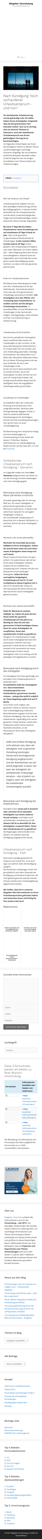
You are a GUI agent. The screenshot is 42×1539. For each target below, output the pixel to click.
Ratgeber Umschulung (21, 3)
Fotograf (10, 1492)
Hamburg (11, 1515)
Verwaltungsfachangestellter (19, 1495)
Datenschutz (9, 1389)
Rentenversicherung (13, 1430)
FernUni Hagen (13, 1463)
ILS (8, 1457)
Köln (8, 1520)
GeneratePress (21, 1535)
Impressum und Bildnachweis (17, 1386)
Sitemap (8, 1406)
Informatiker (12, 1498)
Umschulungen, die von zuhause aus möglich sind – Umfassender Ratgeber (20, 1287)
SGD (8, 1460)
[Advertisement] (21, 32)
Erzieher (10, 1486)
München (11, 1517)
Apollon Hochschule (15, 1469)
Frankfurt (11, 1523)
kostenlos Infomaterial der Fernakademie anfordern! (29, 1128)
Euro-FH (10, 1466)
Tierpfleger (11, 1489)
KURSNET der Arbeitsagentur (17, 1433)
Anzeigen (16, 178)
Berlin (9, 1512)
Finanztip (10, 448)
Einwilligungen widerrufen (15, 1402)
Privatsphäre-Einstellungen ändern (19, 1393)
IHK (33, 446)
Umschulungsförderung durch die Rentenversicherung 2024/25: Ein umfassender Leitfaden (19, 1309)
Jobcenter (8, 1427)
